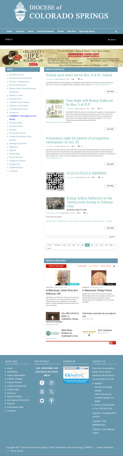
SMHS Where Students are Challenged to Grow (69, 333)
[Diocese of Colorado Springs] (61, 11)
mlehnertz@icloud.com (54, 158)
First (50, 245)
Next (111, 245)
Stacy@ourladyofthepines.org (55, 122)
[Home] (109, 40)
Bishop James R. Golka (52, 213)
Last (48, 248)
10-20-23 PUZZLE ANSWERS (55, 181)
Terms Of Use (16, 451)
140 (92, 245)
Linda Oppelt (50, 79)
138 (83, 245)
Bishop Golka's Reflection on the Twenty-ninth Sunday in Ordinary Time (55, 203)
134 (64, 245)
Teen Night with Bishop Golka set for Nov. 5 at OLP (55, 108)
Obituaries (110, 284)
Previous (57, 245)
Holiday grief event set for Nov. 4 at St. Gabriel (79, 75)
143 (106, 245)
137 (78, 245)
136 (73, 245)
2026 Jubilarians (105, 330)
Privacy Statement (105, 447)
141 (97, 245)
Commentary (73, 284)
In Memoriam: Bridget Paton (97, 290)
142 (101, 245)
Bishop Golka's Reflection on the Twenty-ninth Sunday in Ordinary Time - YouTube (79, 221)
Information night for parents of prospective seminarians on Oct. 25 (77, 140)
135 (69, 245)
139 (87, 245)
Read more (110, 91)
